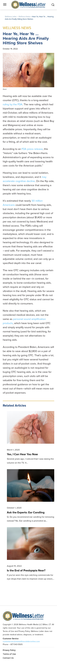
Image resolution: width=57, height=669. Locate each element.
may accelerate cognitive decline (24, 179)
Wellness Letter (11, 16)
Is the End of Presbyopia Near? (26, 570)
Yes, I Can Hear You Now (22, 454)
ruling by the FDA (12, 104)
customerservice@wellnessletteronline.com (21, 641)
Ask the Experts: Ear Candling (26, 512)
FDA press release (32, 149)
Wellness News (24, 16)
